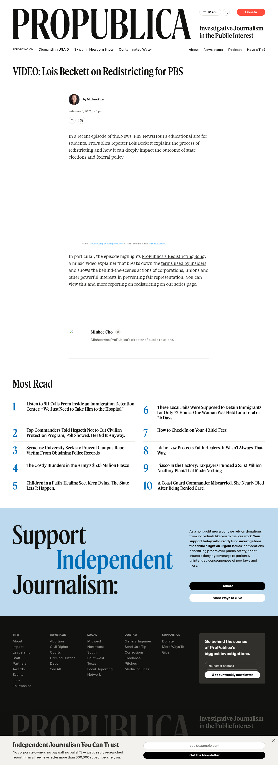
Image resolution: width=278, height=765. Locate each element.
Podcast (235, 50)
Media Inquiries (137, 669)
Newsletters (213, 50)
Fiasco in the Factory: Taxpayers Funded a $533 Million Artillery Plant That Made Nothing (209, 468)
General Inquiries (138, 641)
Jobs (16, 680)
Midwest (94, 641)
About (194, 50)
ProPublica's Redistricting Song (173, 256)
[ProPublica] (102, 24)
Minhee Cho (95, 99)
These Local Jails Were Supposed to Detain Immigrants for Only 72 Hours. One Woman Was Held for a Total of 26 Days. (209, 412)
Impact (18, 647)
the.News (122, 136)
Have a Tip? (256, 50)
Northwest (95, 647)
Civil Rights (59, 647)
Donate (251, 12)
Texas (91, 663)
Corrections (134, 652)
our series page (181, 284)
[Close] (273, 740)
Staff (16, 658)
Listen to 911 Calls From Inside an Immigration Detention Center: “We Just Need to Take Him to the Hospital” (80, 406)
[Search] (226, 12)
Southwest (95, 658)
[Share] (72, 120)
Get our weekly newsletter (232, 675)
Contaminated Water (135, 50)
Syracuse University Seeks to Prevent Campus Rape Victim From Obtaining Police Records (75, 450)
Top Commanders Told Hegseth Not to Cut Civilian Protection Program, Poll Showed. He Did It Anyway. (75, 433)
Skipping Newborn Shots (94, 50)
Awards (19, 669)
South (92, 652)
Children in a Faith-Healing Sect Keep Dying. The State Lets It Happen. (77, 485)
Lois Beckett (141, 143)
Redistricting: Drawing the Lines (106, 243)
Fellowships (22, 686)
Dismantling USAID (54, 50)
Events (18, 674)
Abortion (57, 641)
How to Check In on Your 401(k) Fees (192, 430)
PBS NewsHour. (157, 243)
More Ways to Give (227, 598)
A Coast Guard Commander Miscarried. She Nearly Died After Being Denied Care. (211, 485)
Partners (19, 663)
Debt (54, 663)
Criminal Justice (63, 658)
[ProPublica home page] (102, 730)
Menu (212, 12)
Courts (55, 652)
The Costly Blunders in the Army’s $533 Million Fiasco (77, 465)
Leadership (22, 652)
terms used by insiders (183, 263)
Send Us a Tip (135, 647)
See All (55, 669)
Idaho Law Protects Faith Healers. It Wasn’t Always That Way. (210, 450)
